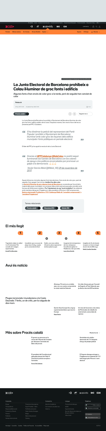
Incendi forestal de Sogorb (56, 22)
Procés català (20, 114)
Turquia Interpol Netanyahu (70, 22)
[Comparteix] (74, 113)
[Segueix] (27, 114)
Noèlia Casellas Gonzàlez (89, 249)
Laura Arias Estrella (69, 251)
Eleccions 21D (49, 208)
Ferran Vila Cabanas (36, 363)
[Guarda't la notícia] (70, 113)
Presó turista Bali (81, 22)
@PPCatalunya (44, 156)
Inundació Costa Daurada (43, 22)
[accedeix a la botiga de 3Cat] (93, 27)
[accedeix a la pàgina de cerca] (96, 27)
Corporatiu (86, 26)
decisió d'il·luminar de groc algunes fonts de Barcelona (42, 184)
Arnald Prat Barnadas (11, 251)
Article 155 (65, 208)
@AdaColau (57, 156)
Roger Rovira (57, 314)
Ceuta (35, 22)
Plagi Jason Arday (91, 22)
